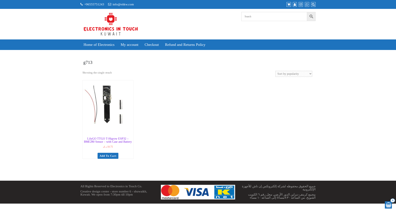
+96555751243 (94, 4)
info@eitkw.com (123, 4)
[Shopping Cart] (388, 205)
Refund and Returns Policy (185, 45)
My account (129, 45)
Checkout (152, 45)
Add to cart (108, 155)
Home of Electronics (99, 45)
